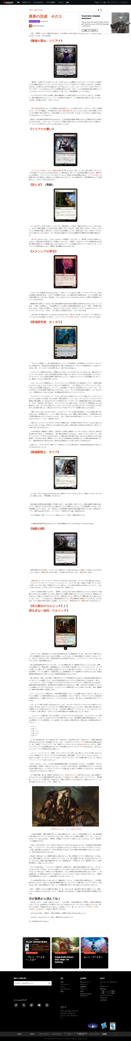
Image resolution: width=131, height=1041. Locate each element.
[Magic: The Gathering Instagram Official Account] (47, 1005)
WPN (82, 991)
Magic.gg (103, 989)
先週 (31, 33)
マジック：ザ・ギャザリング (69, 1017)
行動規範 (32, 1034)
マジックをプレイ (38, 2)
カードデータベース (114, 2)
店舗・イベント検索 (101, 2)
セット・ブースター (94, 961)
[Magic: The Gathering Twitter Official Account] (24, 1005)
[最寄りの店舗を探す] (49, 983)
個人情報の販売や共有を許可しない (82, 1034)
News (31, 10)
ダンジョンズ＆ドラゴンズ (69, 1011)
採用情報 (83, 987)
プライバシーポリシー (44, 1034)
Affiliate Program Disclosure (86, 995)
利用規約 (19, 1034)
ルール (63, 987)
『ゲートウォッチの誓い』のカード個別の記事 (45, 170)
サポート (83, 989)
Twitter (89, 907)
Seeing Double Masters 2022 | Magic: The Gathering (65, 960)
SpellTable (103, 1000)
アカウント (125, 2)
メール (68, 907)
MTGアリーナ (26, 2)
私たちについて (85, 982)
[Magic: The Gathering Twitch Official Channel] (31, 1005)
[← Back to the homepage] (8, 2)
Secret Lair (103, 998)
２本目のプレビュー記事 (72, 775)
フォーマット (65, 984)
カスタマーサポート (57, 1034)
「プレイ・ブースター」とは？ (36, 960)
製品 (18, 2)
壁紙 (62, 991)
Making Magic (38, 10)
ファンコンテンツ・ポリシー (69, 1034)
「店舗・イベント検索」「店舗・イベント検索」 (108, 992)
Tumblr (96, 907)
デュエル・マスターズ (68, 1013)
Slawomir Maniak (76, 829)
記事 (67, 2)
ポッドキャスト (65, 989)
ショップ (60, 2)
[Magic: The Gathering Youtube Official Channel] (39, 1005)
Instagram (39, 909)
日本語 (85, 30)
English (93, 30)
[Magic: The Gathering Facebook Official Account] (16, 1005)
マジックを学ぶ (50, 2)
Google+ (32, 909)
